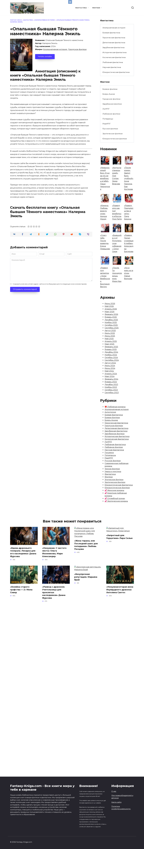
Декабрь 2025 (111, 320)
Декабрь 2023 (111, 384)
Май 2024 (109, 371)
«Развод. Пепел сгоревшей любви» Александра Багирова (128, 243)
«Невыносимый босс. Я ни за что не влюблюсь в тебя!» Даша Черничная (105, 178)
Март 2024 (109, 376)
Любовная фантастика (112, 62)
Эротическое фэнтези (112, 134)
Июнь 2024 (110, 368)
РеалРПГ (106, 124)
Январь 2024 (111, 382)
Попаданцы (107, 119)
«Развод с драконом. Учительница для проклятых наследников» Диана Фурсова (53, 592)
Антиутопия (110, 412)
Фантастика (81, 8)
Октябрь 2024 (111, 357)
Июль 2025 (110, 333)
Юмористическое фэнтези (114, 139)
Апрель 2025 (111, 341)
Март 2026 (109, 312)
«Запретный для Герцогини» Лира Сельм (119, 536)
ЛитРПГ (106, 109)
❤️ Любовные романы (115, 407)
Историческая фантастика (114, 52)
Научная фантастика (111, 67)
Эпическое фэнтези (114, 480)
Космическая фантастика (114, 57)
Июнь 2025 (110, 336)
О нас (113, 791)
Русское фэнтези (110, 129)
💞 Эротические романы (116, 501)
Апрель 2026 (111, 309)
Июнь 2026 (110, 303)
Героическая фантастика (113, 38)
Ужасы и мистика (113, 471)
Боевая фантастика (111, 33)
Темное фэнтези (112, 469)
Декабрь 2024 (111, 352)
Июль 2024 (110, 366)
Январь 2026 (111, 317)
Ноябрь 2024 (111, 355)
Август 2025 (110, 330)
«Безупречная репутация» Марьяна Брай (85, 577)
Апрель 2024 (111, 374)
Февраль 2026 (111, 314)
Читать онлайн (45, 56)
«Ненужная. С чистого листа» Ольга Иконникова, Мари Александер (54, 552)
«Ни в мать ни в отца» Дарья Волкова (128, 273)
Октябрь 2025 (111, 325)
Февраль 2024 (111, 379)
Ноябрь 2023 (111, 387)
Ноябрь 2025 (111, 322)
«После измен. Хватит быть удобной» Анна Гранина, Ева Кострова (128, 178)
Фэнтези (96, 8)
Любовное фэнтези (111, 114)
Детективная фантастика (113, 42)
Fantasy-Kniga (16, 20)
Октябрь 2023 (111, 390)
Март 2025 (109, 344)
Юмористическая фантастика (115, 72)
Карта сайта (116, 802)
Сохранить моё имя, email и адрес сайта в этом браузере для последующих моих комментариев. (50, 284)
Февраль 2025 (111, 347)
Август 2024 (110, 363)
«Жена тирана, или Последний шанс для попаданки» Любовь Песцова (86, 545)
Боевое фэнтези (109, 89)
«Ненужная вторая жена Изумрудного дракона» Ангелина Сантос (119, 590)
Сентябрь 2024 (112, 360)
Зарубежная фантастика (113, 47)
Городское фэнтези (77, 49)
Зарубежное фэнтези (112, 104)
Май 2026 (109, 306)
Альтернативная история (44, 20)
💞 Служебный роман (115, 498)
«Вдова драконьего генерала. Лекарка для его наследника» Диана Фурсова (23, 552)
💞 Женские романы (114, 490)
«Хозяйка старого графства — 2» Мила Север (21, 590)
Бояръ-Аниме (108, 94)
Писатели (109, 453)
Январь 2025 (111, 349)
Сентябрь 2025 (112, 328)
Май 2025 (109, 339)
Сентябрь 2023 (112, 393)
